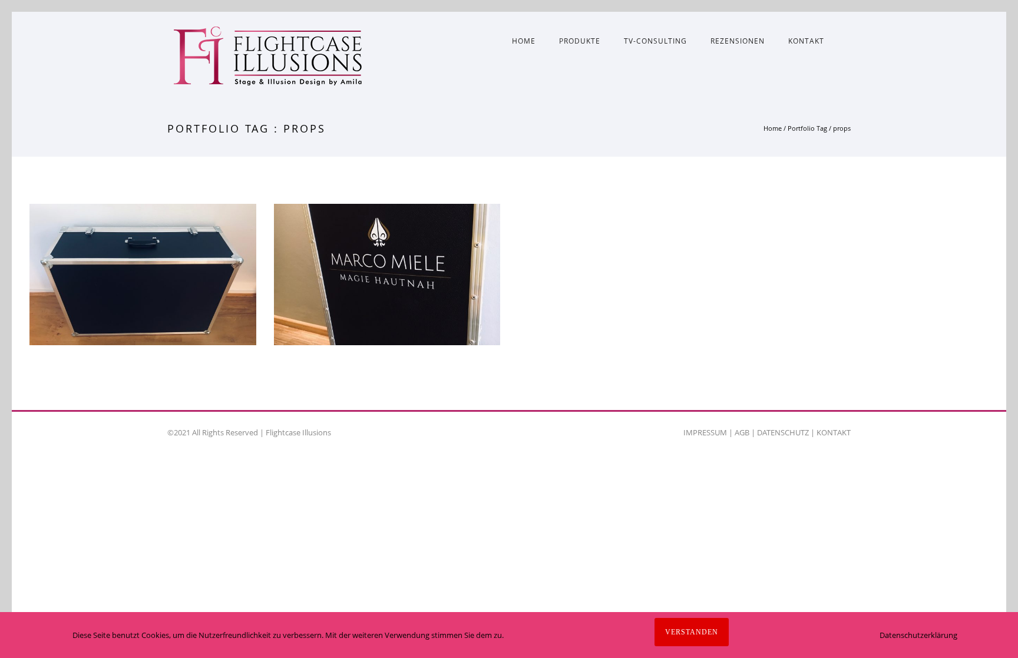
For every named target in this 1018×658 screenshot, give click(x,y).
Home (773, 128)
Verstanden (691, 632)
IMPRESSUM (705, 432)
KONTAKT (806, 41)
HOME (524, 41)
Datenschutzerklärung (918, 635)
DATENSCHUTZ (783, 432)
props (842, 128)
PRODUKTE (579, 41)
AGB (742, 432)
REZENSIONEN (737, 41)
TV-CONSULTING (655, 41)
